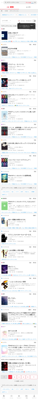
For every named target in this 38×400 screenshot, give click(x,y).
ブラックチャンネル (17, 88)
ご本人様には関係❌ (7, 41)
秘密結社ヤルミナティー (8, 15)
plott (22, 191)
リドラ (17, 191)
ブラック (4, 228)
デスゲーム (13, 72)
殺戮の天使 (5, 152)
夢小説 (4, 259)
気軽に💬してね (19, 228)
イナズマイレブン (13, 152)
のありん (27, 191)
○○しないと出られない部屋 (13, 290)
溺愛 (3, 323)
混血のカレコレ (23, 15)
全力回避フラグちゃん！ (27, 57)
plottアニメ (5, 121)
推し (6, 88)
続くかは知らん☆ (32, 72)
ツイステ (21, 152)
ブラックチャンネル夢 (24, 275)
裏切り (7, 72)
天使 (28, 41)
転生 (3, 88)
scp (12, 191)
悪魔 (31, 41)
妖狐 (35, 41)
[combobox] (6, 20)
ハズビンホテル (6, 191)
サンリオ (11, 121)
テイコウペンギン (6, 57)
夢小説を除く (29, 20)
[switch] (34, 21)
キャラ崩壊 (22, 339)
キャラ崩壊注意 (9, 371)
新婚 (32, 306)
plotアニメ (5, 105)
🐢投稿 (16, 105)
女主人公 (23, 41)
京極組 (32, 191)
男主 (3, 243)
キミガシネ (27, 152)
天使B (9, 228)
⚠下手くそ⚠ (16, 41)
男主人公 (4, 339)
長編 (3, 72)
